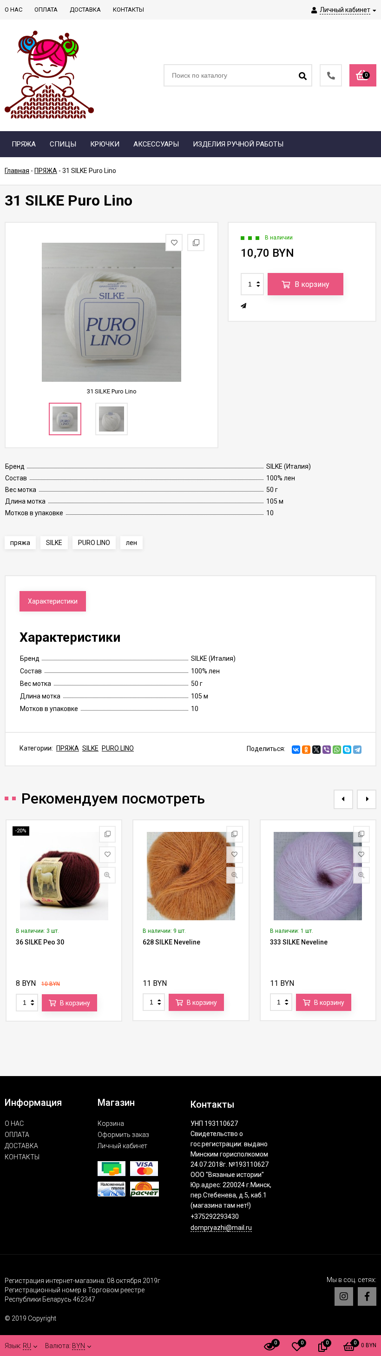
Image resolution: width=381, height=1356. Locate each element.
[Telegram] (357, 749)
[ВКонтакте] (296, 749)
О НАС (14, 1123)
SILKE (54, 542)
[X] (316, 749)
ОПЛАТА (17, 1134)
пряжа (20, 542)
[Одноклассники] (306, 749)
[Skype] (347, 749)
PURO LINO (94, 542)
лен (131, 542)
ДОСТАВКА (21, 1146)
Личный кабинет (122, 1146)
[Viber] (326, 749)
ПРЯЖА (67, 748)
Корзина (111, 1123)
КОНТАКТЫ (22, 1157)
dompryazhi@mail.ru (221, 1227)
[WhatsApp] (337, 749)
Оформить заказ (123, 1134)
